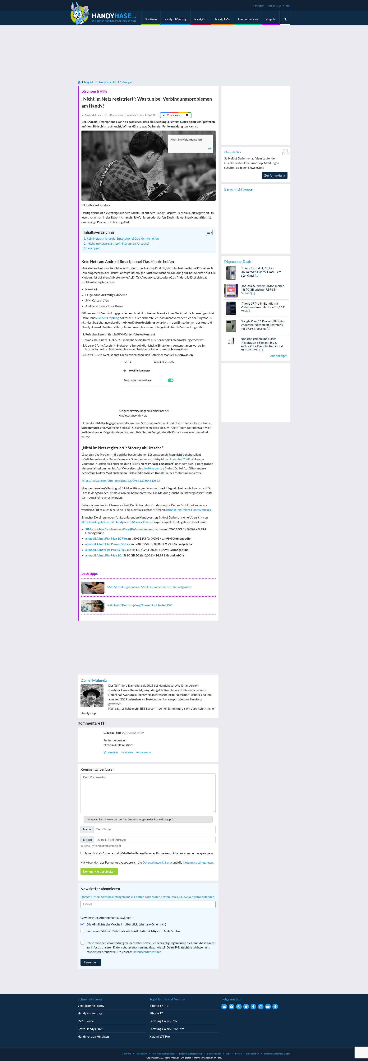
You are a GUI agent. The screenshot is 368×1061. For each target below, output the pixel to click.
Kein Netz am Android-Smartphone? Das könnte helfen (122, 238)
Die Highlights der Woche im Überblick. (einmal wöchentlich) (126, 924)
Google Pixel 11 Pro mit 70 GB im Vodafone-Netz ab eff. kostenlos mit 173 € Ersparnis (262, 324)
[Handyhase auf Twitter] (246, 1006)
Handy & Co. (222, 19)
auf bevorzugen (172, 115)
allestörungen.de (153, 468)
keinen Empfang (108, 318)
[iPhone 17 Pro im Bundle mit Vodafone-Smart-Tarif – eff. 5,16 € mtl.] (231, 308)
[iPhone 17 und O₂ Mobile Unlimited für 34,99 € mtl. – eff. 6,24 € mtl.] (231, 272)
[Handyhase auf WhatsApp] (239, 1006)
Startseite (151, 19)
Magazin (271, 19)
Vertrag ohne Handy (91, 1005)
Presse (238, 1053)
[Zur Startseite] (79, 82)
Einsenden (91, 962)
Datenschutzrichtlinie (147, 951)
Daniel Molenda (93, 680)
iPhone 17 (156, 1013)
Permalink (112, 752)
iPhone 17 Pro (159, 1005)
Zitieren (128, 752)
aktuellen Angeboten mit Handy (102, 522)
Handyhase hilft (107, 82)
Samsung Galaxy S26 (163, 1021)
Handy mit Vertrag (175, 19)
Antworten (145, 752)
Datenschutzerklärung (157, 862)
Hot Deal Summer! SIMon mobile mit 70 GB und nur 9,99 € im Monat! (262, 289)
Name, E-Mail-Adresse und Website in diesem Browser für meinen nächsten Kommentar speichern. (148, 853)
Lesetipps (92, 248)
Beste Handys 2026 (90, 1029)
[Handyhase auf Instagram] (261, 1006)
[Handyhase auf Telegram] (231, 1006)
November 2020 (179, 459)
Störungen (126, 82)
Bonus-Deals (274, 5)
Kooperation (252, 1053)
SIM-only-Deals (140, 522)
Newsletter (258, 5)
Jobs (288, 5)
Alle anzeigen (279, 356)
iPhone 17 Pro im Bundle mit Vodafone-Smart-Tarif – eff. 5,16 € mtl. (263, 307)
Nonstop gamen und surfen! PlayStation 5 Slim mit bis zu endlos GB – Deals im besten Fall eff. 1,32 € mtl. (262, 344)
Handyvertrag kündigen (93, 1036)
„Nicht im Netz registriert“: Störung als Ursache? (117, 243)
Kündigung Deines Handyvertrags (188, 509)
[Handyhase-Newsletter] (224, 1006)
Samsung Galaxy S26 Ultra (167, 1029)
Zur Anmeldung (274, 175)
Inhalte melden (213, 1053)
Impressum (141, 1053)
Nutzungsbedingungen (198, 862)
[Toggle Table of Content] (207, 232)
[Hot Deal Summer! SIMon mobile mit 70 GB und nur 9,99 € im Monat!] (231, 290)
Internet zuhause (248, 19)
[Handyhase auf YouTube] (268, 1006)
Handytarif (200, 19)
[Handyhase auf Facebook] (253, 1006)
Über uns (126, 1053)
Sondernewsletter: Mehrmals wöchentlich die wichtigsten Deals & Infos (133, 931)
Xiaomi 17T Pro (160, 1036)
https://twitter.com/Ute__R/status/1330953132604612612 (120, 480)
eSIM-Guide (86, 1021)
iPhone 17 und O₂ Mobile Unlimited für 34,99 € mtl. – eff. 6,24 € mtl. (261, 271)
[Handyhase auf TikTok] (275, 1006)
